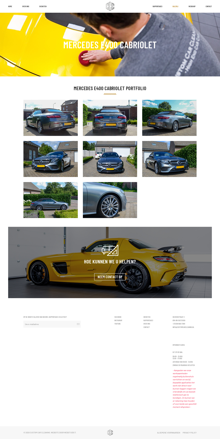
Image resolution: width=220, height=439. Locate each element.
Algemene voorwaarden (168, 432)
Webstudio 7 (70, 432)
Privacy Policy (190, 432)
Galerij (175, 6)
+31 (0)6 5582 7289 (179, 324)
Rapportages (157, 6)
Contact (209, 6)
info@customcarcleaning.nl (183, 327)
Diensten (42, 6)
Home (10, 6)
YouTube (117, 324)
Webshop (192, 6)
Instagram (118, 320)
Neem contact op (110, 277)
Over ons (25, 6)
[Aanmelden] (78, 324)
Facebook (117, 317)
